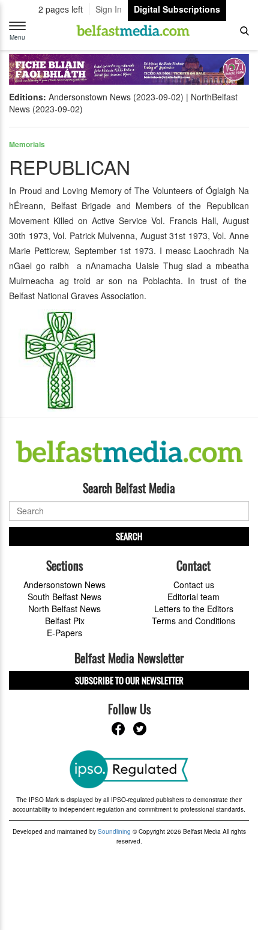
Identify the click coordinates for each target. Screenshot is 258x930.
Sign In (108, 9)
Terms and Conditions (193, 621)
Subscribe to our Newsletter (129, 680)
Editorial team (193, 597)
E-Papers (64, 633)
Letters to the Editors (193, 609)
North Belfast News (64, 609)
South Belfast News (64, 597)
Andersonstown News (64, 585)
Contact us (193, 585)
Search (129, 535)
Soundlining (114, 831)
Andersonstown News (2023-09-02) (116, 97)
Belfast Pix (65, 621)
